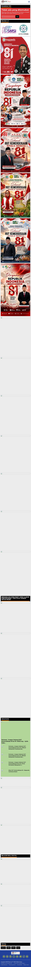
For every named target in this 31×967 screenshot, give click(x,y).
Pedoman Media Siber (19, 963)
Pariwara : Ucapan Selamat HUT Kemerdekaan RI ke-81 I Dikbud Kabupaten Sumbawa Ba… (17, 748)
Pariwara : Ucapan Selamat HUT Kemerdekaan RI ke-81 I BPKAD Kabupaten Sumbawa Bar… (17, 756)
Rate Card (26, 964)
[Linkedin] (17, 956)
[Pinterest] (10, 956)
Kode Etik (19, 964)
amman (3, 947)
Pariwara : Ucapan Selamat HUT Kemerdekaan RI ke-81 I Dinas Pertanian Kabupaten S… (17, 764)
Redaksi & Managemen (6, 963)
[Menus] (29, 1)
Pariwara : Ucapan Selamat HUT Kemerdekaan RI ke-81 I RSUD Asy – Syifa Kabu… (15, 741)
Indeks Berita (4, 964)
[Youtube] (20, 956)
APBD (8, 947)
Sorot (18, 947)
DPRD (13, 947)
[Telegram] (27, 956)
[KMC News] (6, 1)
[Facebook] (4, 956)
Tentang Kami (12, 964)
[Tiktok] (24, 956)
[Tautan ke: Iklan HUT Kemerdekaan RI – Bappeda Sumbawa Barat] (5, 772)
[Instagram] (14, 956)
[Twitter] (7, 956)
